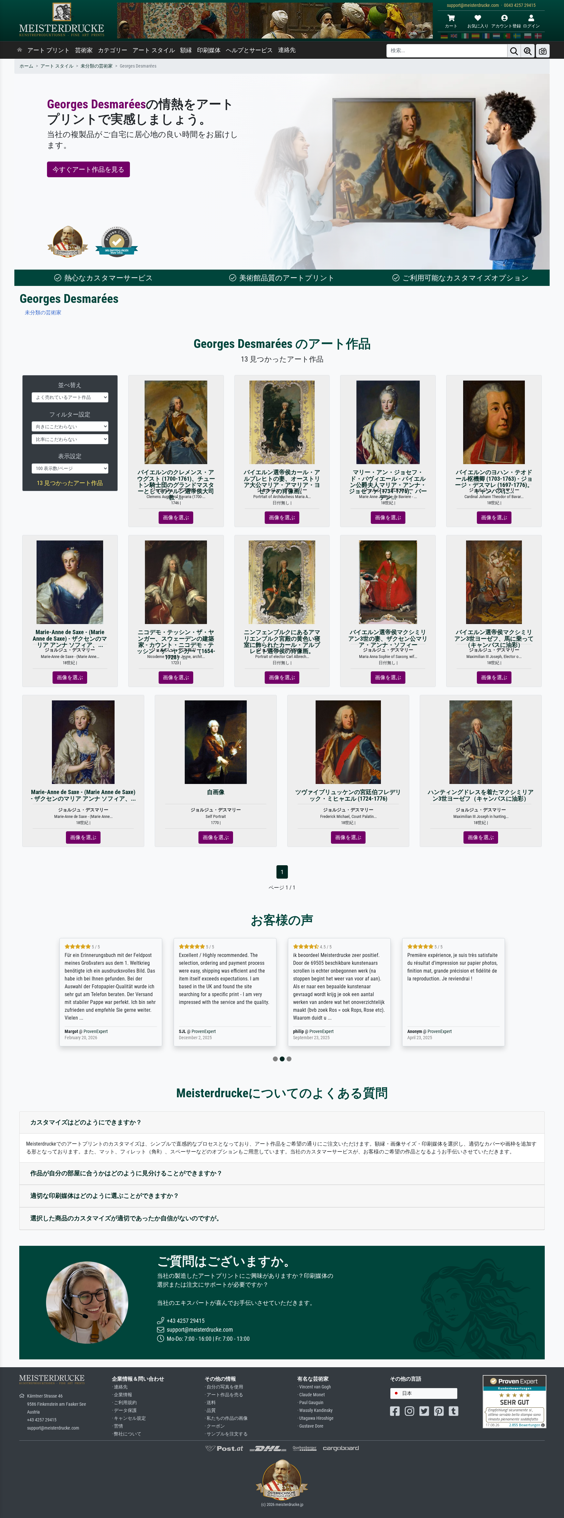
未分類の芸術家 (97, 66)
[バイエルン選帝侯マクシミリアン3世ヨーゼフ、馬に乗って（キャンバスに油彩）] (494, 582)
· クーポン (215, 1426)
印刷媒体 (209, 50)
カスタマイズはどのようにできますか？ (86, 1122)
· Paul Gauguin (310, 1402)
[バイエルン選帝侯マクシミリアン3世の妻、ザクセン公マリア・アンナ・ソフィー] (388, 582)
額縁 (186, 50)
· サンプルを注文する (226, 1434)
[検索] (514, 50)
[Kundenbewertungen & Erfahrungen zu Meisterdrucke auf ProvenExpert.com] (116, 241)
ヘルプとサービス (249, 50)
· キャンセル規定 (129, 1418)
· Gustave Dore (310, 1426)
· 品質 (210, 1410)
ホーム (26, 66)
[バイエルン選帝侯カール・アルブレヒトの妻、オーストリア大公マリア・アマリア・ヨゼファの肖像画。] (282, 422)
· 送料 (210, 1402)
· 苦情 (117, 1426)
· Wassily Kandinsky (315, 1410)
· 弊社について (126, 1434)
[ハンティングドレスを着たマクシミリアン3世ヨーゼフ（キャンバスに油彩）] (480, 742)
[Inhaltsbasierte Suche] (528, 50)
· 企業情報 (122, 1395)
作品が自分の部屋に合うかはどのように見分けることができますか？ (126, 1173)
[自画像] (215, 742)
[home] (19, 50)
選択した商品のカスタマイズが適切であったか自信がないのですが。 (126, 1218)
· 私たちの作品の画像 (226, 1418)
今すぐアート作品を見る (88, 169)
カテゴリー (112, 50)
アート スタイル (154, 50)
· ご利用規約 (124, 1402)
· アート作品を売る (224, 1395)
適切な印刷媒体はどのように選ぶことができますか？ (104, 1195)
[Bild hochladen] (543, 50)
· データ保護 (124, 1410)
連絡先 (287, 50)
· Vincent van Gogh (314, 1387)
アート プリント (48, 50)
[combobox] (423, 1393)
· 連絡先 (120, 1387)
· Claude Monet (311, 1395)
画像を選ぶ (176, 517)
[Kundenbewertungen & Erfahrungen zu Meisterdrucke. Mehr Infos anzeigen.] (514, 1401)
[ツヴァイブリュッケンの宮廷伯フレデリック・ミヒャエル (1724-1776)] (348, 742)
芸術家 (84, 50)
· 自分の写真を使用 (224, 1387)
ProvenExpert (96, 1031)
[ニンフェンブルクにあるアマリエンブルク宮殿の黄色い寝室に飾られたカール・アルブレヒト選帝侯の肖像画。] (282, 582)
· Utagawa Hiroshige (315, 1418)
